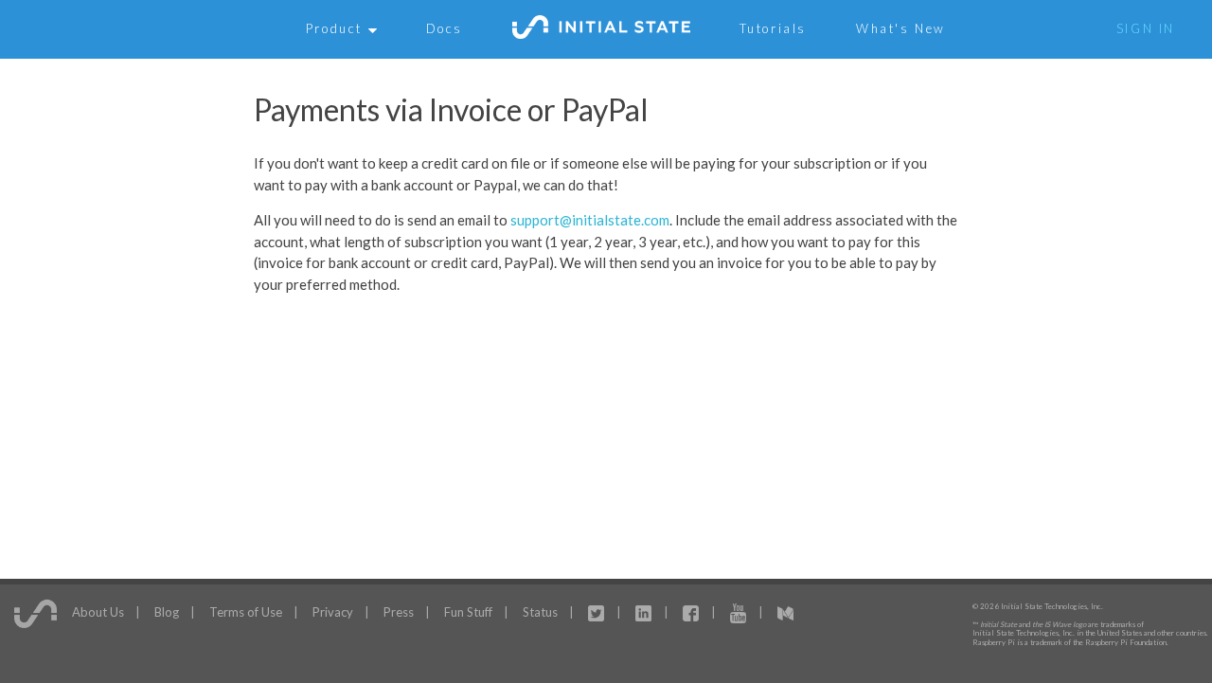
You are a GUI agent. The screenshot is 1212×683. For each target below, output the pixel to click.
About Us (98, 611)
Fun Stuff (468, 611)
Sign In (1145, 28)
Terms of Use (245, 611)
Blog (166, 611)
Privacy (332, 611)
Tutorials (773, 28)
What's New (901, 28)
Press (398, 611)
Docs (444, 28)
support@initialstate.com (589, 219)
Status (540, 611)
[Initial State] (601, 29)
